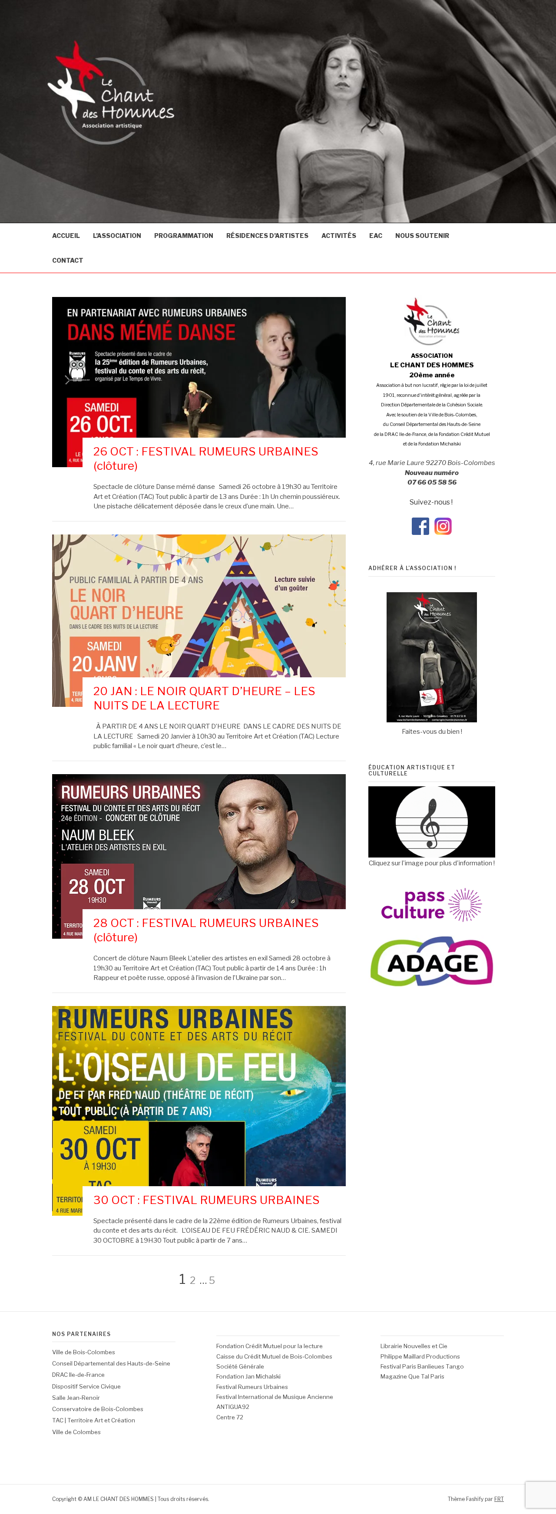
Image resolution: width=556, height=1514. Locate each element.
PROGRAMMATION (183, 235)
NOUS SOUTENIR (422, 235)
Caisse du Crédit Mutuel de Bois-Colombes (274, 1356)
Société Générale (240, 1366)
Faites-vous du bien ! (432, 732)
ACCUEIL (66, 235)
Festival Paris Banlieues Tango (422, 1366)
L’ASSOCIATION (117, 235)
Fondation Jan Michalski (248, 1376)
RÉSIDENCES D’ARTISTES (267, 235)
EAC (375, 235)
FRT (499, 1499)
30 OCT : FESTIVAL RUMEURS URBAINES (206, 1200)
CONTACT (67, 260)
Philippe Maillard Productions (420, 1356)
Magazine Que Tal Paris (412, 1376)
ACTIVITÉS (338, 235)
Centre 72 (229, 1417)
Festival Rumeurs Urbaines (252, 1386)
